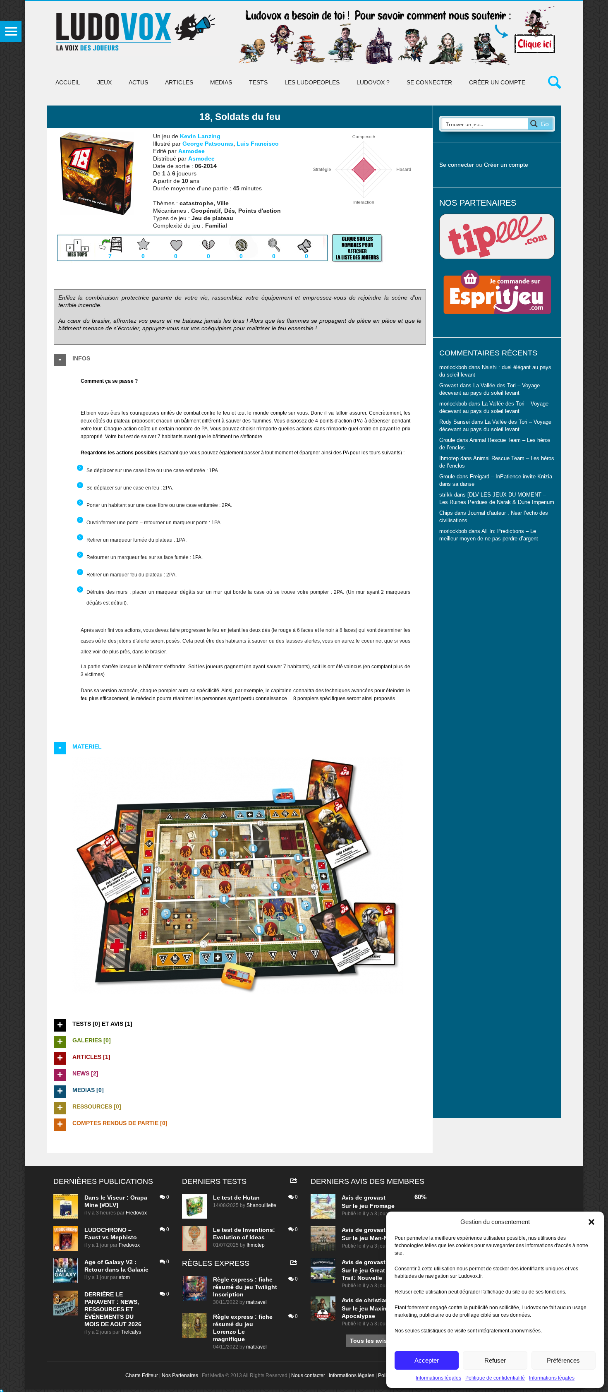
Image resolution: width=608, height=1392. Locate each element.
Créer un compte (497, 82)
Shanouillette (261, 1205)
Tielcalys (131, 1332)
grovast (374, 1197)
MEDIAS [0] (88, 1090)
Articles (179, 82)
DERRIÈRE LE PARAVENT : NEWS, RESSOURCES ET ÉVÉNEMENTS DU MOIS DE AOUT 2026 (112, 1309)
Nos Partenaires (180, 1375)
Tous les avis (368, 1340)
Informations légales (438, 1378)
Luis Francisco (258, 143)
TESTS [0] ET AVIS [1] (102, 1023)
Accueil (67, 82)
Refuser (495, 1360)
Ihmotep (449, 458)
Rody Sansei (454, 422)
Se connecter (429, 82)
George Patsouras (207, 143)
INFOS (81, 358)
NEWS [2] (85, 1073)
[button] (591, 1222)
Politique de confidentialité (495, 1378)
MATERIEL (87, 746)
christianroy (381, 1300)
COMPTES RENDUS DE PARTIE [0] (120, 1123)
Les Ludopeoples (312, 82)
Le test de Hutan (236, 1197)
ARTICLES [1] (91, 1057)
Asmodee (191, 151)
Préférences (563, 1360)
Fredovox (136, 1213)
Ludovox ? (373, 82)
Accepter (426, 1360)
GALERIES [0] (91, 1040)
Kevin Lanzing (200, 136)
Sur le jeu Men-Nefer (370, 1238)
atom (124, 1277)
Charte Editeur (141, 1375)
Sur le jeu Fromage (368, 1205)
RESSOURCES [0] (96, 1106)
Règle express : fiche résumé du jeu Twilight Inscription (245, 1287)
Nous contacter (308, 1375)
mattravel (256, 1302)
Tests (258, 82)
